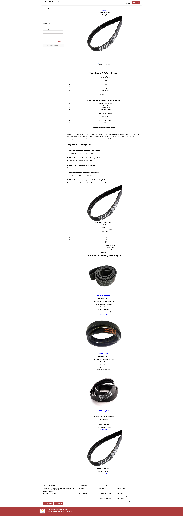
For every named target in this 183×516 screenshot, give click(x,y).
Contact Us (46, 16)
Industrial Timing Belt (103, 296)
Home (105, 7)
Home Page (46, 8)
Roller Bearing (46, 23)
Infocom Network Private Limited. (66, 511)
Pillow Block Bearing (122, 496)
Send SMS (59, 503)
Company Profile (47, 12)
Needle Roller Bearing (104, 496)
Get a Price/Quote (104, 314)
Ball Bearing (46, 29)
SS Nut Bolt (102, 501)
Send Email (136, 2)
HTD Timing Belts (104, 411)
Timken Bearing (121, 498)
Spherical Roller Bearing (105, 498)
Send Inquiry (48, 503)
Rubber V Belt (103, 353)
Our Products (46, 20)
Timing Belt (45, 37)
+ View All (60, 41)
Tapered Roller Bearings (49, 35)
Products (105, 9)
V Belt (44, 32)
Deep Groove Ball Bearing (123, 501)
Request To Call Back (104, 474)
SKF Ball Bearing (47, 26)
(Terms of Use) (66, 509)
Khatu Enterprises (51, 2)
